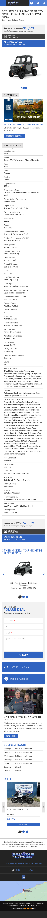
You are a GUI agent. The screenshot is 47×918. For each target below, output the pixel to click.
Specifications (12, 145)
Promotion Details (14, 136)
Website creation (16, 908)
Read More (10, 736)
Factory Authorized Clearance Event (23, 124)
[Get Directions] (38, 3)
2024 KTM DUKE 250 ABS (18, 810)
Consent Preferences (33, 905)
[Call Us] (44, 3)
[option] (23, 573)
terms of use (22, 905)
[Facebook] (23, 877)
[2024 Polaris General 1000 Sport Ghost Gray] (23, 569)
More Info (23, 824)
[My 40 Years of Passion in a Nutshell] (23, 701)
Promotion (10, 95)
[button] (3, 573)
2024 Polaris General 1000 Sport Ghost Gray (23, 584)
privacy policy (11, 905)
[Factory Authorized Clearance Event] (23, 110)
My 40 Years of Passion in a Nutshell (22, 717)
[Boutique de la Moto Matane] (17, 3)
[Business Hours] (32, 3)
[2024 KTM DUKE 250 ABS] (23, 794)
